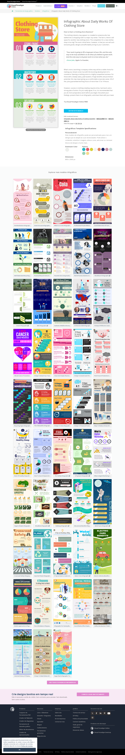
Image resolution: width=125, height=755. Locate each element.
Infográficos (45, 11)
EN (76, 123)
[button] (48, 5)
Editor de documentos (26, 729)
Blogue (39, 725)
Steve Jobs (71, 60)
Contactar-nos (60, 722)
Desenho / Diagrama (44, 716)
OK (19, 749)
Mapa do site (41, 736)
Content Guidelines (79, 722)
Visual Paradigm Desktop (29, 1)
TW (79, 123)
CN (81, 123)
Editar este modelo (76, 111)
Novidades (58, 716)
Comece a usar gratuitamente (93, 694)
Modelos (37, 11)
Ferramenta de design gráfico (24, 11)
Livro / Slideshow (42, 712)
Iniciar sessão (110, 6)
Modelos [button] (86, 6)
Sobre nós (58, 712)
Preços (94, 6)
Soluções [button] (79, 6)
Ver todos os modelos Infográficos (62, 682)
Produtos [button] (38, 6)
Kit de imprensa (60, 719)
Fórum (39, 719)
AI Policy (75, 716)
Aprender (40, 722)
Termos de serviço (79, 712)
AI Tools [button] (59, 6)
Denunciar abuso (78, 730)
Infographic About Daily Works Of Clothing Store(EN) (79, 119)
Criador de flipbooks (26, 718)
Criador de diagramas (26, 721)
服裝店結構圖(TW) (102, 119)
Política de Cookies (27, 746)
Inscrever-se (101, 6)
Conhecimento (42, 728)
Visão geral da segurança (95, 752)
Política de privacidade (80, 719)
